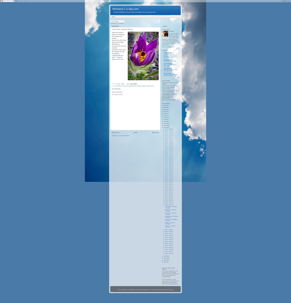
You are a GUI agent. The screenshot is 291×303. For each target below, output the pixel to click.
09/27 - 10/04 (168, 155)
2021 (165, 115)
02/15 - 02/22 (168, 241)
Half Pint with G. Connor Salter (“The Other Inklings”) (170, 70)
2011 (165, 262)
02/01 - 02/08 (168, 245)
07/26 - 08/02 (168, 173)
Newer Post (115, 132)
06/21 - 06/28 (168, 183)
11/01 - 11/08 (168, 145)
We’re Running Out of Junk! (170, 61)
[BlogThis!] (132, 84)
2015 (165, 127)
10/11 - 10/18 (168, 151)
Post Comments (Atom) (124, 135)
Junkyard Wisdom (168, 59)
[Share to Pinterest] (136, 84)
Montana (144, 86)
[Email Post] (128, 83)
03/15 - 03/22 (168, 233)
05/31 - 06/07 (168, 188)
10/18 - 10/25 (168, 149)
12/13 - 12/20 (168, 133)
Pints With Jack (168, 68)
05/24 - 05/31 (168, 190)
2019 (165, 119)
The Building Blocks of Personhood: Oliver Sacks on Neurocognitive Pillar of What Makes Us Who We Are (170, 55)
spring (152, 86)
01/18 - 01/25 (168, 249)
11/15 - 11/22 (168, 141)
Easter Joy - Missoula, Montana (170, 226)
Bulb (117, 86)
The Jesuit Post (168, 63)
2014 (165, 256)
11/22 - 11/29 (168, 139)
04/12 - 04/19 (168, 202)
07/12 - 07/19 (168, 177)
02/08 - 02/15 (168, 243)
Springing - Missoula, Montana (170, 223)
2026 (165, 105)
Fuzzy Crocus (125, 86)
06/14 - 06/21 (168, 184)
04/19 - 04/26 (168, 200)
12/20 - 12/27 (168, 131)
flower (119, 86)
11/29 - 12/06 (168, 137)
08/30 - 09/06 (168, 163)
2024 (165, 109)
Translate (121, 23)
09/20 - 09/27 (168, 157)
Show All (177, 77)
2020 (165, 117)
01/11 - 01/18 (168, 251)
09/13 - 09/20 (168, 159)
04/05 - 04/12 (168, 204)
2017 (165, 123)
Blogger (171, 289)
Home (113, 16)
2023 (165, 111)
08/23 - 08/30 (168, 165)
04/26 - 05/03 (168, 198)
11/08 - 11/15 (168, 143)
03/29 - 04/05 (168, 229)
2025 (165, 107)
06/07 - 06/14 (168, 187)
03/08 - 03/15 (168, 235)
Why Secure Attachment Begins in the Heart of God (171, 75)
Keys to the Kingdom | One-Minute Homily (170, 65)
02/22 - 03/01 (168, 239)
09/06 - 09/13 (168, 161)
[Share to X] (133, 84)
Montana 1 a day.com (126, 8)
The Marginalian (168, 52)
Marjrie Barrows (133, 86)
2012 (165, 260)
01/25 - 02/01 (168, 247)
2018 (165, 121)
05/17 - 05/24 (168, 193)
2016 (165, 125)
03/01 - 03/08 (168, 237)
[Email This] (130, 84)
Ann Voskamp (167, 73)
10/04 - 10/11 (168, 153)
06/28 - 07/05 (168, 181)
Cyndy (172, 31)
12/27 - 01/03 (168, 129)
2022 (165, 113)
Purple (148, 86)
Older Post (155, 132)
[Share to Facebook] (134, 84)
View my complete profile (168, 46)
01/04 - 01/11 (168, 253)
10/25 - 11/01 (168, 147)
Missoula (139, 86)
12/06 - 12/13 (168, 135)
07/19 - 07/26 (168, 175)
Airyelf (161, 289)
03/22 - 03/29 (168, 231)
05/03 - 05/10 (168, 196)
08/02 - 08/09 (168, 171)
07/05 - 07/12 (168, 178)
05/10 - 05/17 (168, 194)
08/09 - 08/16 (168, 169)
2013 (165, 258)
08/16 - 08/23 (168, 167)
